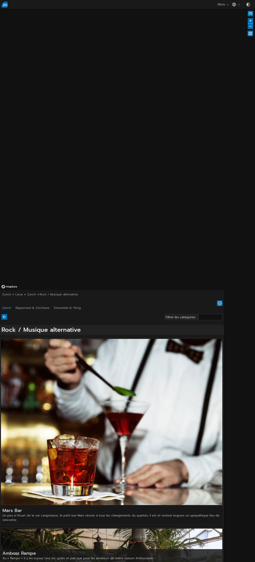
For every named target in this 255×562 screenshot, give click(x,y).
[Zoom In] (250, 21)
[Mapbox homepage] (9, 287)
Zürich (6, 308)
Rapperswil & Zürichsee (32, 308)
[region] (92, 80)
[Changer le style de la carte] (250, 33)
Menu (221, 4)
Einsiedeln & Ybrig (67, 308)
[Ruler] (250, 13)
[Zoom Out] (250, 26)
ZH (5, 5)
